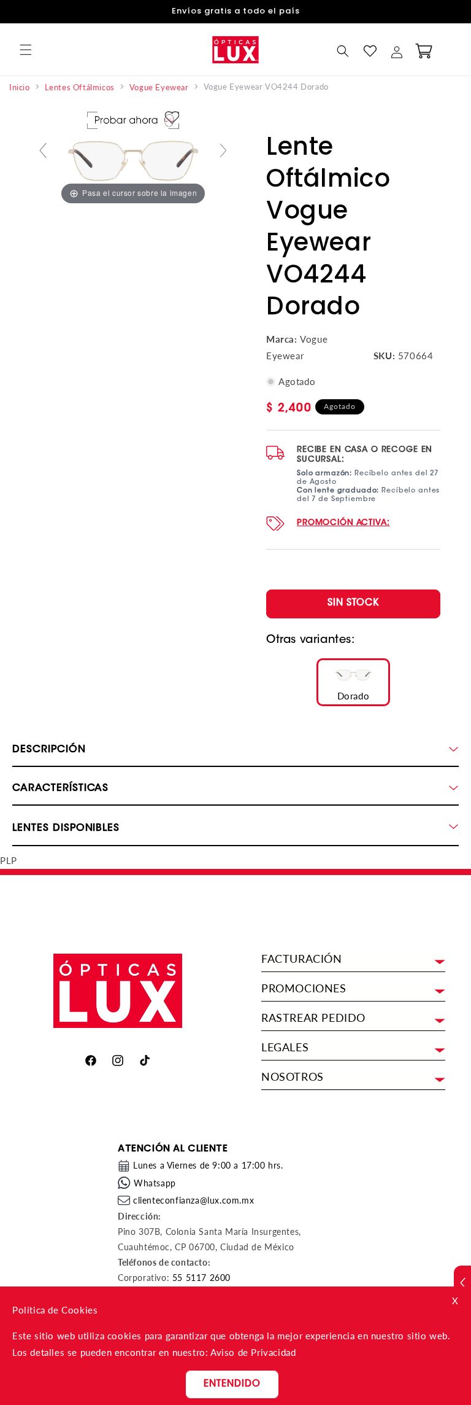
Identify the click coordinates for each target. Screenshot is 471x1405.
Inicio (19, 87)
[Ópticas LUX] (235, 49)
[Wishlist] (369, 50)
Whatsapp (155, 1183)
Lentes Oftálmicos (80, 87)
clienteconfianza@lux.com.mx (193, 1200)
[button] (25, 49)
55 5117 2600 (201, 1277)
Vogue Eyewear (159, 87)
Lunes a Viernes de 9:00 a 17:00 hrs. (208, 1165)
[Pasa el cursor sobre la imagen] (133, 155)
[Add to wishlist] (172, 118)
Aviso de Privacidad (253, 1352)
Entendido (232, 1384)
